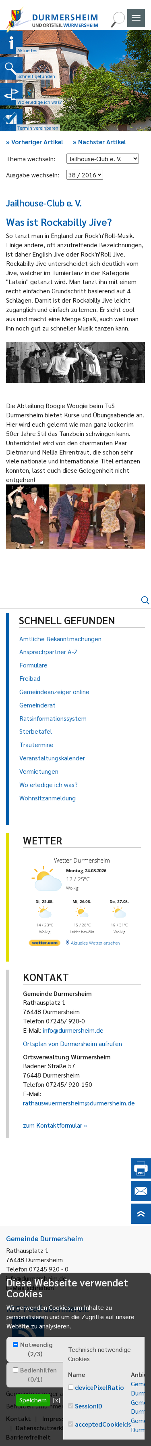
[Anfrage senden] (141, 1198)
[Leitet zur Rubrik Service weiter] (11, 94)
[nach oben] (141, 1221)
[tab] (34, 1349)
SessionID (88, 1406)
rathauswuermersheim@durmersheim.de (79, 1103)
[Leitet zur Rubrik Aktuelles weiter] (11, 42)
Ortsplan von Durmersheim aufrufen (72, 1043)
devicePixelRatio (99, 1387)
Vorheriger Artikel (34, 141)
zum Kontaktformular (52, 1125)
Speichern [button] (33, 1399)
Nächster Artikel (99, 141)
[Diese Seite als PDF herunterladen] (141, 1176)
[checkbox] (15, 1344)
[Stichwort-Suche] (118, 25)
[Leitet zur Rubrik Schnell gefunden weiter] (11, 68)
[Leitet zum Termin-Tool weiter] (11, 120)
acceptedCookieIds (103, 1424)
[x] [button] (56, 1399)
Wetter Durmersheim (82, 860)
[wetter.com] (44, 944)
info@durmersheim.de (73, 1030)
